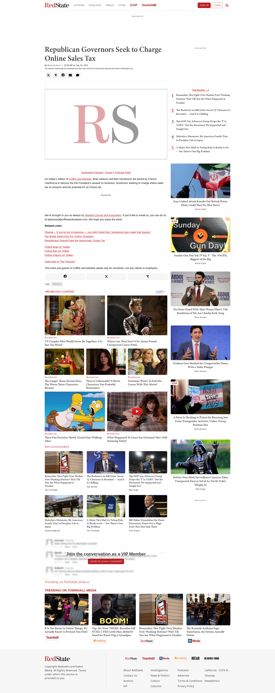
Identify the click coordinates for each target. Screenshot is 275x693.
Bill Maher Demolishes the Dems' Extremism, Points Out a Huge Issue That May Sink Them (147, 523)
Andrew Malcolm (52, 531)
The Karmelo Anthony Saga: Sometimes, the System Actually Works (205, 631)
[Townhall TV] (149, 5)
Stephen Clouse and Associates (103, 215)
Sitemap (210, 675)
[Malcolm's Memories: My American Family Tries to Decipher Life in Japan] (64, 506)
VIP (125, 686)
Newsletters (212, 681)
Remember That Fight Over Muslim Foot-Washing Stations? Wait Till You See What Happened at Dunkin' (64, 481)
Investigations (159, 670)
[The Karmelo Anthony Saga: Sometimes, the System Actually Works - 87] (208, 609)
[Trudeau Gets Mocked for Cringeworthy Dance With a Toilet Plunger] (200, 342)
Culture (155, 681)
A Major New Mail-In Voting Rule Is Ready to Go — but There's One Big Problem (105, 523)
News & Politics (160, 675)
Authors (79, 5)
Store (121, 5)
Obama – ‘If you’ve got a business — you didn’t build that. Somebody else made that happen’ (98, 232)
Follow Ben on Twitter (57, 251)
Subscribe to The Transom (60, 261)
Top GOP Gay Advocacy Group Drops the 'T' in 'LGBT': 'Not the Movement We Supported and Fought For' (146, 481)
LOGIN (217, 5)
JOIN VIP (204, 5)
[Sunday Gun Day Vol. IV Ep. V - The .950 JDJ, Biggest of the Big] (200, 234)
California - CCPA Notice (217, 670)
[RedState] (57, 5)
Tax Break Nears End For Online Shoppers (69, 236)
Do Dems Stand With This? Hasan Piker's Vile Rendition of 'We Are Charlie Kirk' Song (200, 311)
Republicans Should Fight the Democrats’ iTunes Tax (75, 240)
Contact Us (130, 675)
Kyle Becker (92, 487)
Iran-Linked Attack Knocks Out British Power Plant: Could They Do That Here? (200, 203)
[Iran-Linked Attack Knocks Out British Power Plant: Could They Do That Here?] (200, 180)
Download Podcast (92, 172)
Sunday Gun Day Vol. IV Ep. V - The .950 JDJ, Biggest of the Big (200, 257)
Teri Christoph (51, 490)
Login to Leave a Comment (106, 561)
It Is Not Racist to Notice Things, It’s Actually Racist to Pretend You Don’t (66, 630)
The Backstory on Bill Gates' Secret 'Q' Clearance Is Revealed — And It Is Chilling (105, 479)
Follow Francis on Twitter (59, 255)
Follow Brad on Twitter (57, 247)
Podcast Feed (123, 172)
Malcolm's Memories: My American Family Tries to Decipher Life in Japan (64, 523)
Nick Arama (134, 531)
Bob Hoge (133, 490)
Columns (156, 686)
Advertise (183, 675)
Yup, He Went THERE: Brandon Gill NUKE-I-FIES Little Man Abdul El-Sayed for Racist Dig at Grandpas (113, 631)
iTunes (109, 172)
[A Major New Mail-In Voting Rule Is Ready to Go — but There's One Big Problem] (106, 506)
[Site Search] (227, 5)
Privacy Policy (186, 686)
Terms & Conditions (190, 681)
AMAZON (57, 284)
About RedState (133, 670)
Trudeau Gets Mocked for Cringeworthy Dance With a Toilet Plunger (200, 365)
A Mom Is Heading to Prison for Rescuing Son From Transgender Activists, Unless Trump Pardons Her (200, 421)
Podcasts (95, 5)
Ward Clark (200, 209)
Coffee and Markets (80, 179)
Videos (110, 5)
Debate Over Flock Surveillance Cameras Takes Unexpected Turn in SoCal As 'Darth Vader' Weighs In (200, 481)
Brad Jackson (54, 65)
